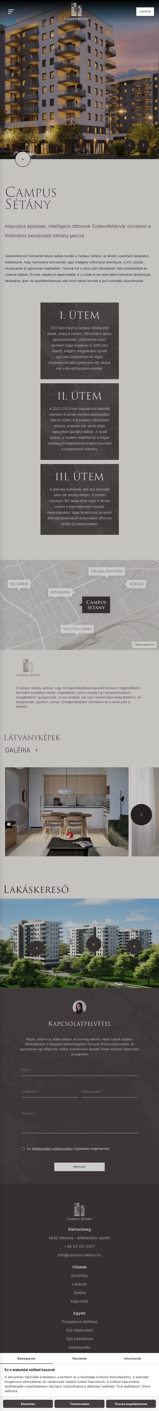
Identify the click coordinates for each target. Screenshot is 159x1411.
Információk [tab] (132, 1358)
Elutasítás (28, 1404)
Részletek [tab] (79, 1358)
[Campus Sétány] (76, 11)
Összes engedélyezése (131, 1404)
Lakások (145, 11)
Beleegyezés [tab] (26, 1358)
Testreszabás (79, 1404)
